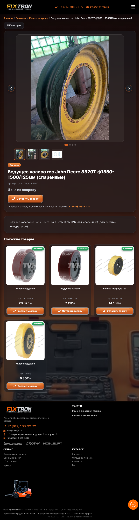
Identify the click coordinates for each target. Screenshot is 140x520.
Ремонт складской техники (86, 411)
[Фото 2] (70, 145)
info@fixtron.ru (99, 7)
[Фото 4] (75, 145)
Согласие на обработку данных (53, 513)
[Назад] (11, 88)
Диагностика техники (14, 454)
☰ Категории (14, 25)
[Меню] (133, 6)
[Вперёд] (128, 88)
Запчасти (21, 18)
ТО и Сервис (10, 461)
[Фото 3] (72, 145)
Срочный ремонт (12, 458)
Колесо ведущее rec (114, 288)
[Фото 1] (66, 145)
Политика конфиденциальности (19, 513)
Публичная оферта (82, 513)
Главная (8, 18)
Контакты (77, 461)
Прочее (7, 465)
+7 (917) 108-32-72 (71, 7)
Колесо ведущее (38, 18)
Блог (74, 465)
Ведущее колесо (70, 288)
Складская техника (82, 458)
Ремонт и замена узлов (84, 415)
